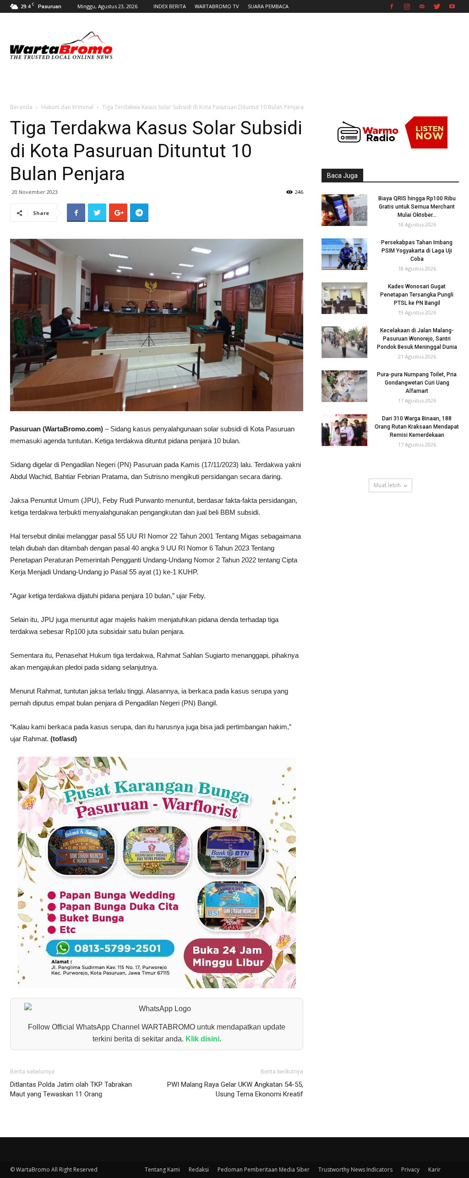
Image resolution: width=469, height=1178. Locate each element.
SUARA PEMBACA (268, 6)
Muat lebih (387, 485)
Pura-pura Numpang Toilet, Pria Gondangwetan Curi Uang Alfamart (417, 382)
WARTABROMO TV (217, 6)
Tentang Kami (162, 1169)
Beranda (21, 107)
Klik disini (202, 1039)
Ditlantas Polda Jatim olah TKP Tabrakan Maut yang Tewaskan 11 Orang (71, 1089)
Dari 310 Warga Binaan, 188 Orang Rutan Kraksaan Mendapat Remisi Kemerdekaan (417, 426)
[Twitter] (437, 6)
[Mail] (422, 6)
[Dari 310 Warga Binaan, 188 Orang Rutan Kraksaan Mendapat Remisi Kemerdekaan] (344, 430)
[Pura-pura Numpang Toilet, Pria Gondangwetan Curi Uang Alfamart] (344, 386)
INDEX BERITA (169, 6)
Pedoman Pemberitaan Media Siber (264, 1169)
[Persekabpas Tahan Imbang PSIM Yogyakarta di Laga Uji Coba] (344, 254)
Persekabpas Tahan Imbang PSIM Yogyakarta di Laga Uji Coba (417, 250)
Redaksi (199, 1169)
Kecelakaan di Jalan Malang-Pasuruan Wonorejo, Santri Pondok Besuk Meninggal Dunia (417, 338)
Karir (434, 1169)
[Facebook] (391, 6)
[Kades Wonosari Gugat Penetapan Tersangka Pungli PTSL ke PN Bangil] (344, 298)
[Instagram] (407, 6)
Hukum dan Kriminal (67, 107)
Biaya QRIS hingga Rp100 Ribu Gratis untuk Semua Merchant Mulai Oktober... (417, 206)
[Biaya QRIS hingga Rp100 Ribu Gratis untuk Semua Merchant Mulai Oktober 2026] (344, 210)
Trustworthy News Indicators (355, 1169)
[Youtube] (452, 6)
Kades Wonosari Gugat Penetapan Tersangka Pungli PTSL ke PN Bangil (416, 294)
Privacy (410, 1169)
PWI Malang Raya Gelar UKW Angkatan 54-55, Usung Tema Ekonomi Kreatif (235, 1089)
